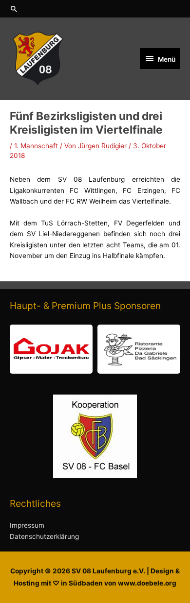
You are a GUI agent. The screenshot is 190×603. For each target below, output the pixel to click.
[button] (95, 8)
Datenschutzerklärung (44, 536)
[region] (95, 349)
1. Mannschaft (36, 146)
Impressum (27, 525)
